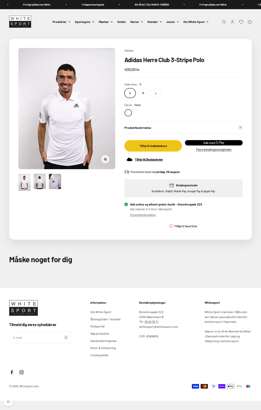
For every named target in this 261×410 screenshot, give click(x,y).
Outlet (121, 22)
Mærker (104, 22)
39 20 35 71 (151, 321)
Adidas (129, 50)
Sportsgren (82, 22)
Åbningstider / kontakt (105, 319)
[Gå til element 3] (55, 182)
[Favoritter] (241, 22)
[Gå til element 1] (24, 182)
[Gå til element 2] (40, 182)
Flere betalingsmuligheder (214, 149)
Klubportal (97, 326)
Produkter (59, 22)
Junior (170, 22)
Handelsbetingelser (103, 341)
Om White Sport (194, 22)
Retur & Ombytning (103, 348)
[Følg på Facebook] (11, 372)
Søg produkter (99, 333)
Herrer (134, 22)
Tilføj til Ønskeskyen (149, 159)
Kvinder (153, 22)
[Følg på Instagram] (21, 372)
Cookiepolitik (99, 355)
